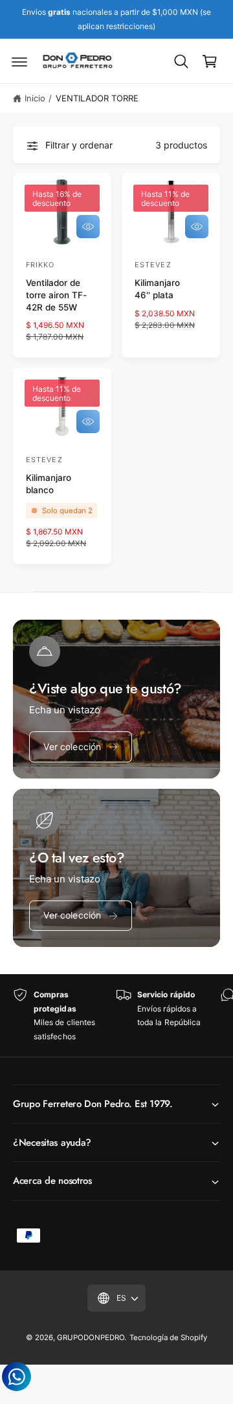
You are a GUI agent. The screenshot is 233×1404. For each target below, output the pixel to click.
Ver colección (72, 746)
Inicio (35, 98)
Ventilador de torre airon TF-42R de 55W (56, 295)
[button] (19, 61)
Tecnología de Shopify (168, 1337)
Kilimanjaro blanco (48, 484)
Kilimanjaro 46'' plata (157, 289)
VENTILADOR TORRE (97, 98)
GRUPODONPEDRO (90, 1337)
